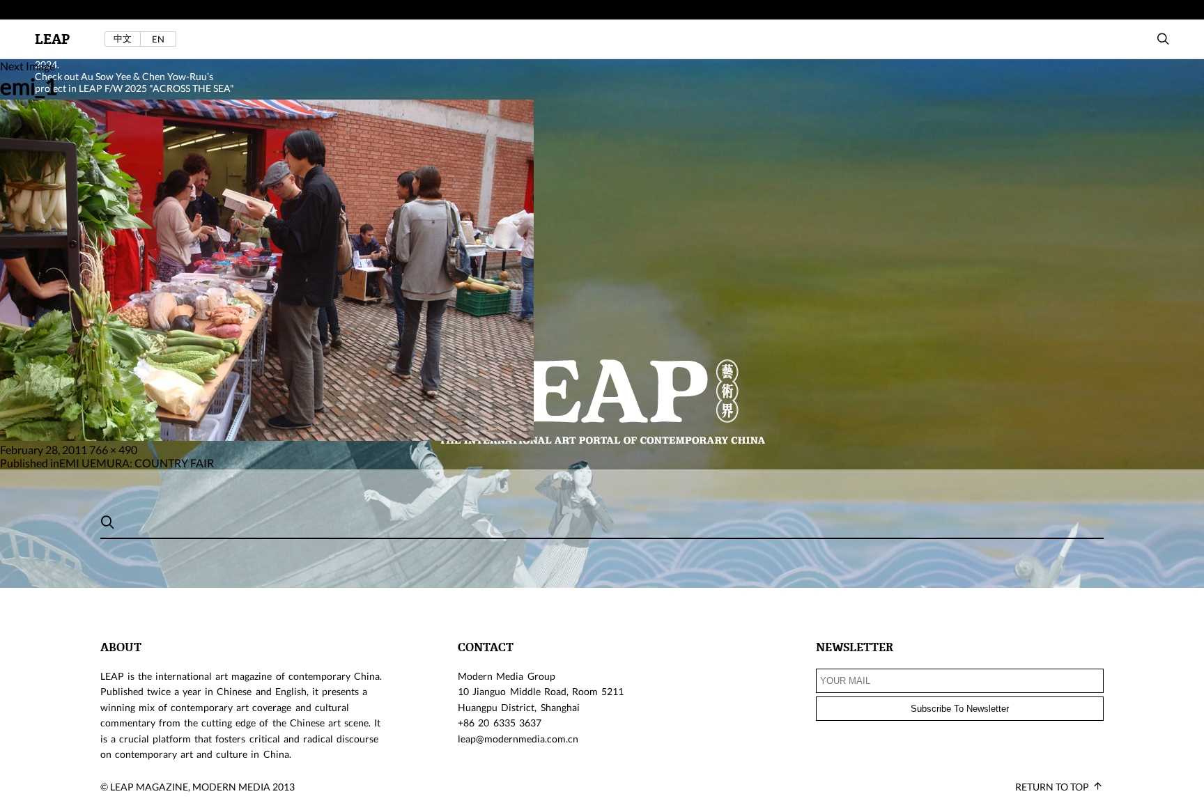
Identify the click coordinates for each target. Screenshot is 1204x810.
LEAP (52, 39)
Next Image (27, 65)
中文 (123, 38)
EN (158, 39)
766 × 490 (113, 449)
